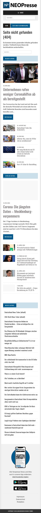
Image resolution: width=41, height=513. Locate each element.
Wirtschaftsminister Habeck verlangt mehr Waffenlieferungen (27, 248)
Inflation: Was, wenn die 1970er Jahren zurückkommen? (26, 140)
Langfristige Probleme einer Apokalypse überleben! (20, 420)
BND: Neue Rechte (10, 355)
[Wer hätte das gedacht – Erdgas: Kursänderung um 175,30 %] (9, 290)
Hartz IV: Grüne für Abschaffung (26, 164)
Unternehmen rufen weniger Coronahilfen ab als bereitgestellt (19, 94)
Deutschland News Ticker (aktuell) (15, 312)
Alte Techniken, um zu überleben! (15, 378)
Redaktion (20, 502)
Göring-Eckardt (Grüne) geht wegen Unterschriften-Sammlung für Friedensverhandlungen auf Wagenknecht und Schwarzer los (27, 261)
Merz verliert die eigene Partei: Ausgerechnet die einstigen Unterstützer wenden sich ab (20, 388)
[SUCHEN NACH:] (20, 17)
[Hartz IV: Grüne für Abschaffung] (9, 166)
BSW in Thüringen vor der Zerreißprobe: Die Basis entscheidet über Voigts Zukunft (20, 407)
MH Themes (30, 511)
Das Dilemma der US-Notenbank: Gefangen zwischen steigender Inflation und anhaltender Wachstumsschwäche (21, 333)
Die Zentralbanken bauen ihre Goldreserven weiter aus (21, 394)
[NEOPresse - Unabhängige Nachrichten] (20, 5)
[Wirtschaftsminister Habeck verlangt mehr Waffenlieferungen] (9, 250)
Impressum (20, 497)
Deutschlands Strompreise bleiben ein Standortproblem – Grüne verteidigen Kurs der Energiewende (19, 324)
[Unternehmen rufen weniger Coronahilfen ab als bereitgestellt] (20, 81)
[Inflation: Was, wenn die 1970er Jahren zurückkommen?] (9, 141)
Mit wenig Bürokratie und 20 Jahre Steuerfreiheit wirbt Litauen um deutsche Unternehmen (26, 152)
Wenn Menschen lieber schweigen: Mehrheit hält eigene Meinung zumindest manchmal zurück (19, 349)
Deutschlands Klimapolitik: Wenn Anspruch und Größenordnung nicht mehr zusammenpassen (19, 368)
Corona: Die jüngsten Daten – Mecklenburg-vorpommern (17, 211)
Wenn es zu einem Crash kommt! (15, 374)
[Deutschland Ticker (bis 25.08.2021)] (9, 130)
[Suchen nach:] (17, 52)
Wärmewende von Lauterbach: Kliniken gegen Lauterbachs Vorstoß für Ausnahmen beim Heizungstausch (26, 276)
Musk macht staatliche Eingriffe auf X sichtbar (19, 383)
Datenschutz (20, 499)
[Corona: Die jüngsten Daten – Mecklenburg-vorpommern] (20, 199)
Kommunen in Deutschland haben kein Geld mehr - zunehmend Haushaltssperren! (20, 426)
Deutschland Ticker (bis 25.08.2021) (24, 129)
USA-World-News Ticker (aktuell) (15, 317)
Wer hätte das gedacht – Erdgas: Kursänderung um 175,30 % (27, 289)
